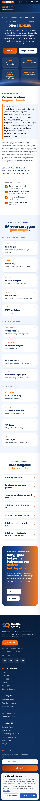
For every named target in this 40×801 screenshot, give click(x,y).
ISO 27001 (5, 682)
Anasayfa (5, 17)
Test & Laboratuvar (9, 737)
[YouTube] (22, 660)
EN (34, 2)
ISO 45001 (6, 679)
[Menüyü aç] (35, 8)
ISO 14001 (5, 676)
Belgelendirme (16, 17)
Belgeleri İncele (27, 51)
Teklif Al (9, 51)
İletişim (4, 744)
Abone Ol (20, 768)
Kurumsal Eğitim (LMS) (10, 734)
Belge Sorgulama (8, 713)
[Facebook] (10, 660)
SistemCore (25, 2)
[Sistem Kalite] (7, 8)
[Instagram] (16, 660)
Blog (3, 710)
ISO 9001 (5, 672)
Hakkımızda (6, 740)
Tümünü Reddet (11, 796)
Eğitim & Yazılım (8, 727)
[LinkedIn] (4, 660)
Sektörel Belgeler (8, 689)
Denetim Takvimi (8, 716)
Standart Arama (8, 700)
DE (37, 2)
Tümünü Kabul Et (28, 796)
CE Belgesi (6, 686)
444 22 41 (9, 2)
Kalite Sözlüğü (7, 706)
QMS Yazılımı (6, 730)
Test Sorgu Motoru (9, 703)
